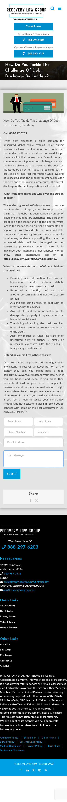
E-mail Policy (7, 741)
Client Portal (33, 26)
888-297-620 (51, 403)
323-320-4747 (35, 53)
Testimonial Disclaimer (12, 749)
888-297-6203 (35, 40)
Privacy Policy (34, 745)
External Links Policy (31, 741)
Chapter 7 (51, 246)
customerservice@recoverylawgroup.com (26, 581)
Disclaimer (30, 737)
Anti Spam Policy (9, 737)
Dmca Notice (49, 737)
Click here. (55, 712)
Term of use (54, 745)
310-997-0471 (12, 573)
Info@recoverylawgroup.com (19, 589)
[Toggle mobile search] (52, 8)
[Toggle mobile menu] (60, 8)
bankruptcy (51, 169)
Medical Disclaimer (10, 745)
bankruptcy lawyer (14, 374)
